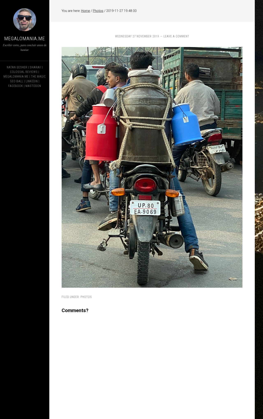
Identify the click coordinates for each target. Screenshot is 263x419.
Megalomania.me (24, 38)
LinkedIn (32, 81)
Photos (86, 297)
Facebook (15, 86)
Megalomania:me (16, 76)
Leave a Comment (176, 36)
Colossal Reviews (24, 71)
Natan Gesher (17, 67)
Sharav (35, 67)
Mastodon (33, 86)
